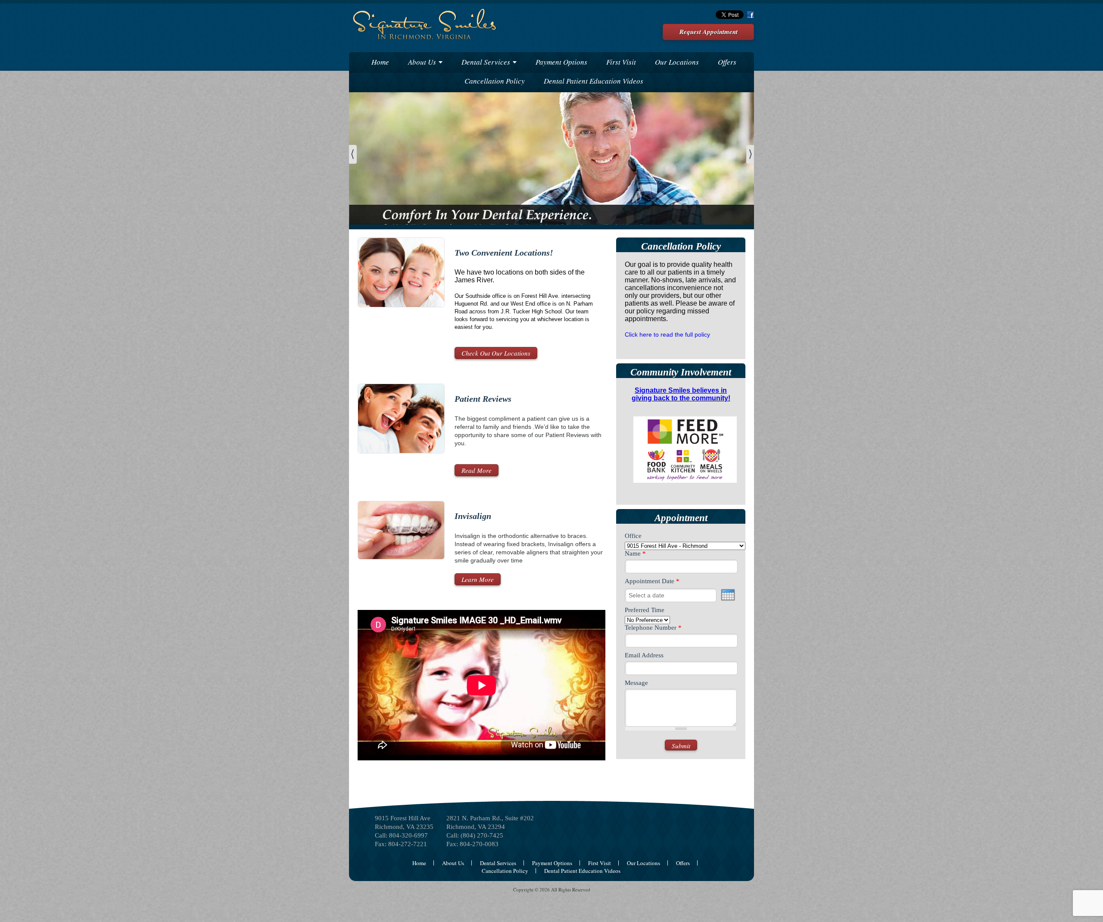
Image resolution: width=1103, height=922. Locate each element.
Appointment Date (652, 581)
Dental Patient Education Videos (593, 81)
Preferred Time (644, 609)
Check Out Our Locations (495, 353)
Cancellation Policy (494, 81)
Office (633, 535)
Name (635, 553)
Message (636, 682)
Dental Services (485, 62)
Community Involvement (680, 372)
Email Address (644, 655)
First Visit (621, 62)
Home (380, 62)
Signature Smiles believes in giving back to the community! (681, 394)
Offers (727, 62)
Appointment (680, 518)
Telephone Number (653, 627)
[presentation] (728, 595)
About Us (422, 62)
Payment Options (561, 62)
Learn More (477, 579)
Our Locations (677, 62)
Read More (476, 470)
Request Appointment (708, 31)
